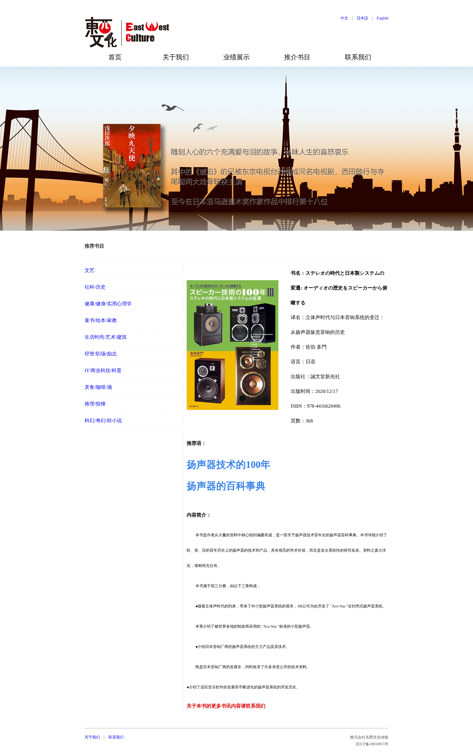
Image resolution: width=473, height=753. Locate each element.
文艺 (89, 270)
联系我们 (358, 57)
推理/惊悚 (95, 404)
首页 (115, 57)
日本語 (362, 18)
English (382, 18)
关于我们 (176, 57)
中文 (344, 18)
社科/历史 (95, 287)
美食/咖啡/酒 (98, 387)
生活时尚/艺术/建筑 (106, 337)
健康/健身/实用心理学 (108, 303)
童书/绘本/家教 (101, 320)
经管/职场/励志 (101, 354)
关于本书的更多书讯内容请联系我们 (226, 706)
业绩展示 (236, 57)
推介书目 (297, 57)
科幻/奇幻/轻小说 (103, 420)
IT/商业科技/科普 (103, 370)
